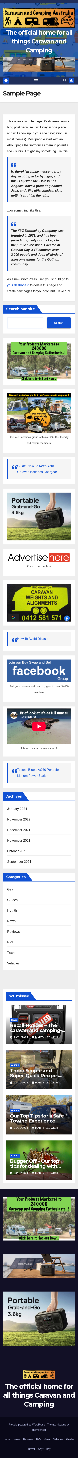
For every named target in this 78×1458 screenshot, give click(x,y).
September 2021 (19, 861)
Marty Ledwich (46, 1037)
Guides (12, 900)
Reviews (13, 931)
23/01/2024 (21, 1037)
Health (12, 910)
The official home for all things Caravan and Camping (39, 41)
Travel (11, 952)
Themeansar (39, 1429)
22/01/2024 (21, 1082)
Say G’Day (44, 1448)
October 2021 (17, 851)
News (11, 921)
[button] (64, 80)
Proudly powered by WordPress (27, 1424)
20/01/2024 (21, 1173)
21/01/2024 (21, 1127)
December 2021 (19, 830)
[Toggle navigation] (36, 80)
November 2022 (19, 819)
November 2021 (19, 840)
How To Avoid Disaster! (33, 638)
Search (59, 322)
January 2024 (17, 809)
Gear (10, 889)
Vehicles (13, 963)
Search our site (20, 309)
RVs (10, 942)
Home (7, 1439)
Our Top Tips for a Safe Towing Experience (37, 1118)
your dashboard (18, 285)
